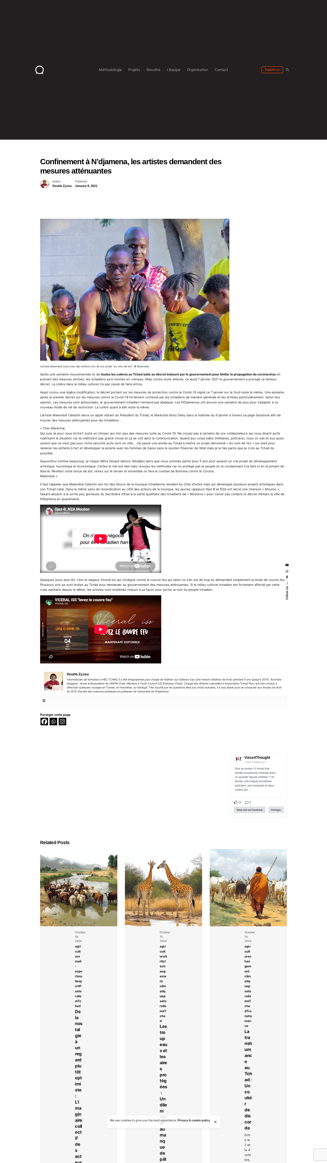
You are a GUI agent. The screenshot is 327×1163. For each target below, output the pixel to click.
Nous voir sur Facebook (250, 809)
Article (163, 961)
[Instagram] (62, 721)
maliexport (78, 981)
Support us (272, 69)
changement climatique (247, 971)
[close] (215, 1122)
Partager (276, 809)
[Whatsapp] (53, 721)
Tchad (163, 1016)
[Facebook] (44, 721)
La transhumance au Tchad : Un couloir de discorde (248, 1080)
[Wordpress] (44, 701)
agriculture (78, 951)
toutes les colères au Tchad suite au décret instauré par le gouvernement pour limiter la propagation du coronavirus (188, 374)
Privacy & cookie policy (194, 1120)
